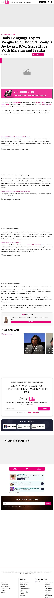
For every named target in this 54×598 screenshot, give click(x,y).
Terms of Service (24, 582)
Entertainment (21, 2)
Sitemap (3, 592)
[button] (48, 2)
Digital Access (49, 582)
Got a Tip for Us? (5, 586)
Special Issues (48, 588)
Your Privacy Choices (22, 592)
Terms (29, 412)
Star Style (28, 2)
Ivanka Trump (5, 104)
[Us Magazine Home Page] (7, 2)
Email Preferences (5, 588)
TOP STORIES (37, 54)
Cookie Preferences (25, 588)
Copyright (22, 586)
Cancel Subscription (48, 594)
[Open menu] (2, 2)
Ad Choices (23, 595)
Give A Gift (48, 586)
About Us (3, 582)
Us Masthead (4, 584)
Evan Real (5, 54)
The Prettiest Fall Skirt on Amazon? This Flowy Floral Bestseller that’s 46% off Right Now (30, 318)
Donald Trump (17, 102)
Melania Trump (40, 102)
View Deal (31, 321)
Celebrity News (14, 2)
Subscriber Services (48, 591)
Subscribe (42, 2)
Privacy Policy (36, 412)
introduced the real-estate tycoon (35, 244)
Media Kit (3, 590)
